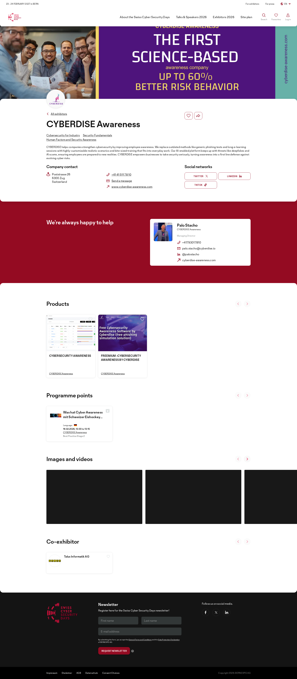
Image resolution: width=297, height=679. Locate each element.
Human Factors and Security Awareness (71, 139)
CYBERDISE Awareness (61, 373)
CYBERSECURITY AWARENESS (70, 355)
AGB (78, 673)
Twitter (198, 176)
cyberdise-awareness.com (199, 260)
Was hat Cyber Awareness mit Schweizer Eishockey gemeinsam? (83, 417)
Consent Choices (111, 673)
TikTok (198, 185)
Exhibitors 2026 (223, 17)
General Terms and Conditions (140, 640)
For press (269, 3)
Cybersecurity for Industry (63, 135)
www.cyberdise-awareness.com (132, 186)
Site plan (246, 17)
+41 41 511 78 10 (121, 174)
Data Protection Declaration (169, 640)
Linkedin (232, 176)
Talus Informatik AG (76, 556)
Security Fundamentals (97, 135)
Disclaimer (67, 673)
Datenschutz (91, 673)
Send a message (122, 180)
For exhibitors (252, 3)
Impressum (51, 673)
